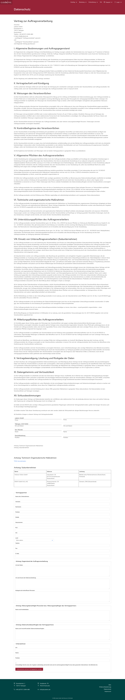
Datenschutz (107, 689)
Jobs (110, 685)
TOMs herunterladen (20, 461)
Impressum (108, 691)
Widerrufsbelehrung (105, 687)
